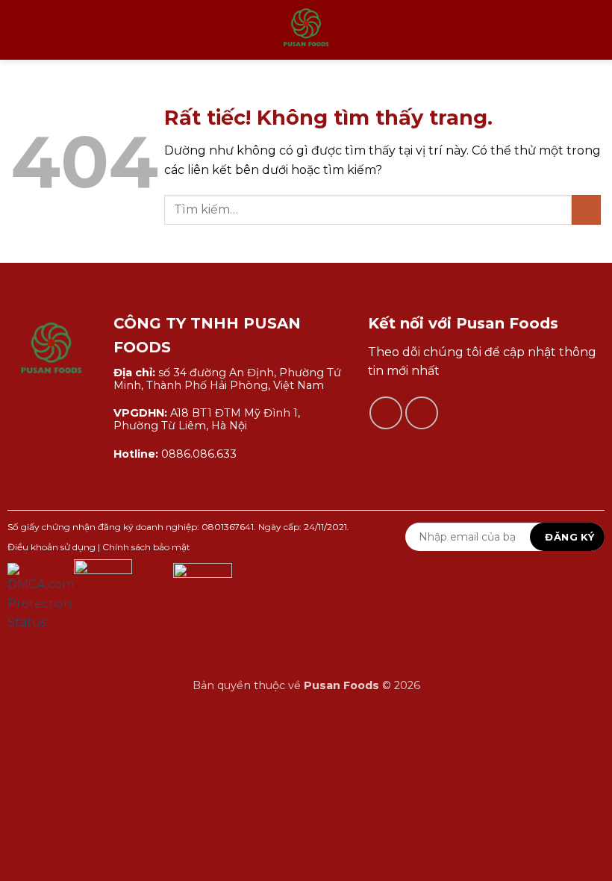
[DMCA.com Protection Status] (40, 597)
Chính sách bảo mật (146, 546)
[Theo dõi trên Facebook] (385, 412)
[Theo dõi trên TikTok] (421, 412)
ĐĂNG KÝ (569, 537)
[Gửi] (586, 209)
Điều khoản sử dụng (51, 546)
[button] (20, 29)
